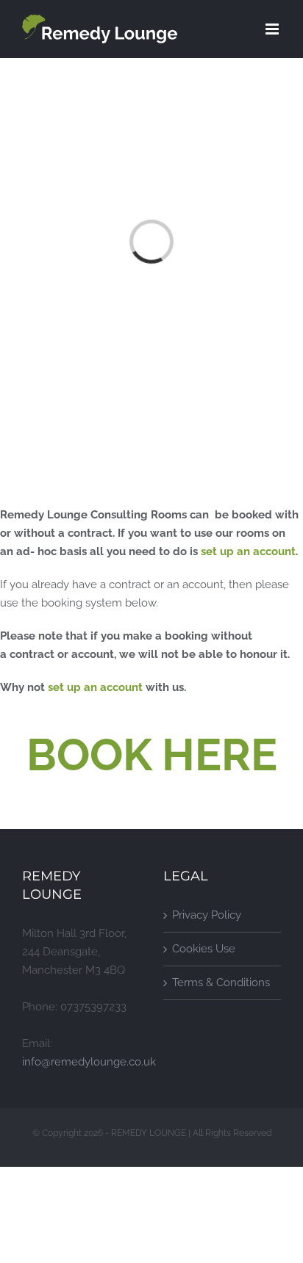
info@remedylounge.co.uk (89, 1061)
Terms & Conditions (221, 982)
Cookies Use (203, 948)
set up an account (248, 551)
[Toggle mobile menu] (273, 29)
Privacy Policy (206, 915)
